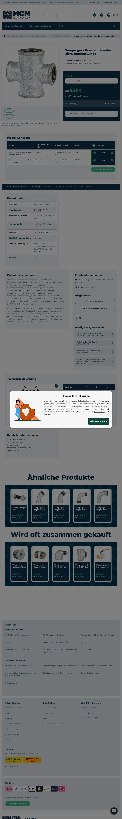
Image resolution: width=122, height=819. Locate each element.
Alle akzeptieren (98, 421)
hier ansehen (99, 412)
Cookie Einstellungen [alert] (76, 396)
